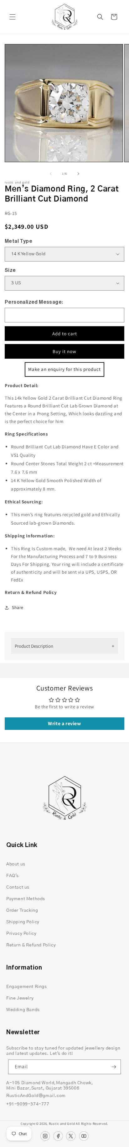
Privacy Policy (21, 933)
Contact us (17, 887)
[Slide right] (78, 174)
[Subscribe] (114, 1067)
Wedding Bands (23, 1010)
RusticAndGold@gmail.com (36, 1096)
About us (15, 864)
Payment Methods (25, 899)
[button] (12, 17)
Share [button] (17, 607)
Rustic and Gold (62, 1123)
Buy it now (64, 351)
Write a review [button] (64, 723)
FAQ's (12, 876)
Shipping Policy (22, 922)
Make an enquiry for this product (64, 369)
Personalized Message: (34, 302)
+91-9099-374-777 (27, 1104)
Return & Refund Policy (31, 945)
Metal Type (18, 241)
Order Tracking (22, 910)
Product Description (34, 646)
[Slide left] (51, 174)
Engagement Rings (26, 987)
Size (10, 270)
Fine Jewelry (20, 998)
